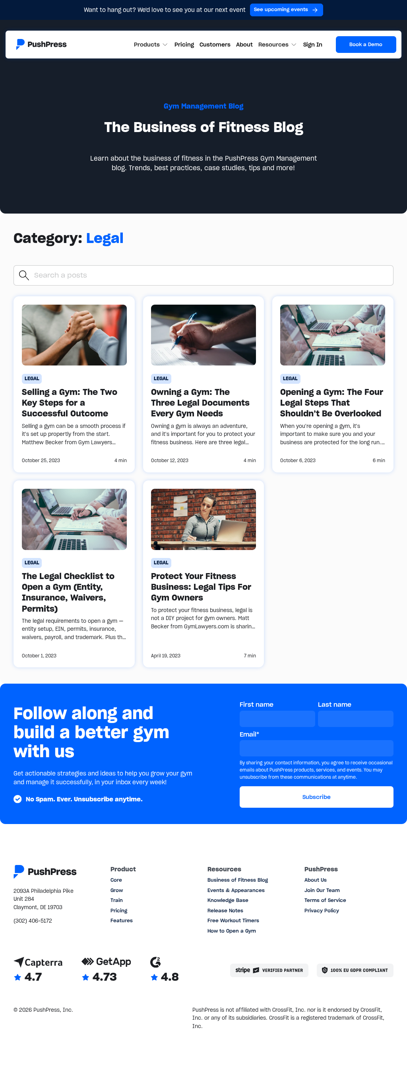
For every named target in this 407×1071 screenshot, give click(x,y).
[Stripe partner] (269, 970)
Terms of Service (325, 900)
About (244, 44)
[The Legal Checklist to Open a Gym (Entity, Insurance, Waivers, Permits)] (74, 573)
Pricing (184, 44)
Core (116, 880)
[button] (151, 45)
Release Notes (225, 911)
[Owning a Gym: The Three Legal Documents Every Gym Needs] (203, 384)
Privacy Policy (321, 911)
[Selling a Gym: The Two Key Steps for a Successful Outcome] (74, 384)
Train (116, 900)
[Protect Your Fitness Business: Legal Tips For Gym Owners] (203, 573)
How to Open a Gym (231, 931)
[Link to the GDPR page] (355, 970)
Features (121, 920)
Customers (215, 44)
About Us (315, 880)
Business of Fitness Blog (237, 880)
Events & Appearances (236, 890)
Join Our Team (322, 890)
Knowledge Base (227, 900)
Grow (116, 890)
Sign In (312, 44)
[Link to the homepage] (41, 44)
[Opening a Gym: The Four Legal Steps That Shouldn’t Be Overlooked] (332, 384)
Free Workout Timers (233, 920)
